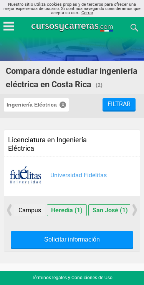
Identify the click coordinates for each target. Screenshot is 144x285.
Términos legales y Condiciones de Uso (72, 277)
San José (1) (110, 210)
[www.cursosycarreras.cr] (72, 27)
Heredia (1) (67, 210)
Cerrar (87, 12)
